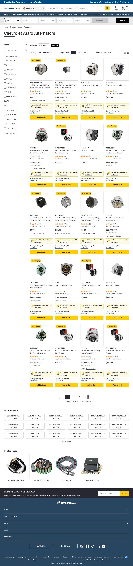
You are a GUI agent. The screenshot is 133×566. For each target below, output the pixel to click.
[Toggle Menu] (5, 8)
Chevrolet (13, 27)
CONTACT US (9, 537)
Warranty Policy (22, 557)
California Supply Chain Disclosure (81, 557)
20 (73, 52)
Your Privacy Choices (31, 560)
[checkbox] (5, 56)
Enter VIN (122, 20)
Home (6, 27)
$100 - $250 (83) (11, 119)
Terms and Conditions (60, 557)
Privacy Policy (46, 557)
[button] (44, 45)
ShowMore (66, 441)
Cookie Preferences (118, 557)
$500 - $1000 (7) (11, 128)
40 (79, 52)
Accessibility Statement (102, 557)
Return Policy (34, 557)
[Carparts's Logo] (14, 8)
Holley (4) (9, 83)
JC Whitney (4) (11, 87)
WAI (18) (9, 65)
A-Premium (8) (11, 74)
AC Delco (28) (10, 61)
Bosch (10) (9, 70)
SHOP (6, 510)
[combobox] (12, 20)
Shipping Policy (9, 557)
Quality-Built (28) (11, 56)
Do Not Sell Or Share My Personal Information (95, 560)
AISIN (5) (9, 79)
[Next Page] (96, 397)
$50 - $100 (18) (11, 115)
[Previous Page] (61, 397)
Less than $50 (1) (12, 110)
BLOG (6, 530)
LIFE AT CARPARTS (10, 517)
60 (85, 52)
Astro (20, 27)
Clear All (55, 45)
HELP (6, 523)
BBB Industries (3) (12, 96)
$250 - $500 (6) (11, 124)
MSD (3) (9, 92)
